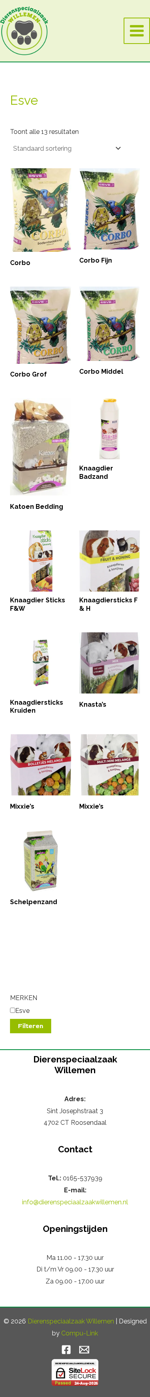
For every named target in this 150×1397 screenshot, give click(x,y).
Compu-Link (79, 1333)
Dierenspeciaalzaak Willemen (71, 1321)
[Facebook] (66, 1350)
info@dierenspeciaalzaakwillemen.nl (75, 1202)
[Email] (84, 1350)
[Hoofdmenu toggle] (137, 31)
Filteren (30, 1026)
